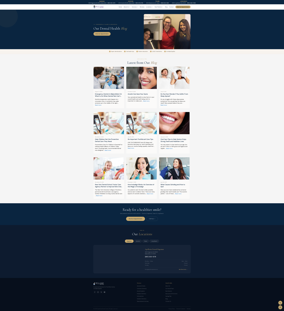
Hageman (129, 241)
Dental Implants (141, 291)
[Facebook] (94, 292)
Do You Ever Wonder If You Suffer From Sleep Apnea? (174, 95)
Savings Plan (168, 296)
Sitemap (189, 308)
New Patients (158, 7)
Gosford (138, 241)
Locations (148, 7)
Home (120, 7)
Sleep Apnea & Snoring (142, 301)
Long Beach (154, 241)
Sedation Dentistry (141, 298)
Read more (98, 105)
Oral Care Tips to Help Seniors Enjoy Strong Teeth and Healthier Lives (173, 140)
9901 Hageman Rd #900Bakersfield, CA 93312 (151, 253)
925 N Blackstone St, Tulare (153, 3)
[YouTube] (104, 292)
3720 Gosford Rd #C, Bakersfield (126, 3)
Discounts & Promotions (171, 293)
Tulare (145, 241)
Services (134, 7)
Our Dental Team (170, 288)
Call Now (151, 219)
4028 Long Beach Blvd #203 (179, 3)
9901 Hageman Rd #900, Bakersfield (97, 3)
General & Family (141, 286)
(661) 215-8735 (139, 3)
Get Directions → (183, 269)
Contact (171, 7)
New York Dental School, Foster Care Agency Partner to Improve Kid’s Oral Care (108, 186)
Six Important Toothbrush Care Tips (140, 139)
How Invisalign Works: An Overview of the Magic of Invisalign (141, 186)
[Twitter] (101, 292)
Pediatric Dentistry (141, 293)
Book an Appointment (183, 7)
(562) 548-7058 (191, 3)
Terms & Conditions (180, 308)
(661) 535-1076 (111, 3)
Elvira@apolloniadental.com (151, 269)
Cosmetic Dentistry (142, 288)
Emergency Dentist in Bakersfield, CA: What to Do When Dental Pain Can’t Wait (108, 95)
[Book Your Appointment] (280, 307)
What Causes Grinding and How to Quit (173, 186)
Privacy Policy (172, 308)
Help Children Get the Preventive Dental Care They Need (107, 140)
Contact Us (168, 301)
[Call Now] (280, 303)
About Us (126, 7)
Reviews (142, 7)
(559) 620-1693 (165, 3)
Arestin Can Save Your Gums (138, 94)
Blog (166, 7)
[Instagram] (98, 292)
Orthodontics (140, 296)
